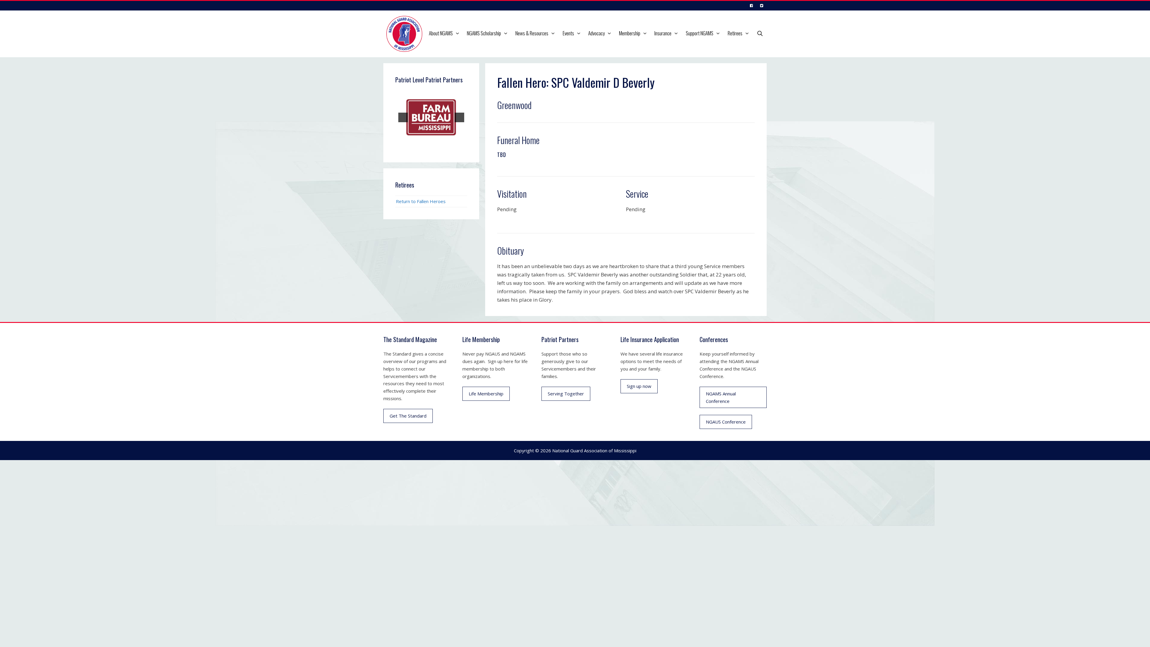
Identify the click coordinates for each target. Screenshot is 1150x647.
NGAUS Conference (726, 422)
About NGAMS (441, 33)
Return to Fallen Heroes (421, 201)
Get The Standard (408, 416)
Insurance (662, 33)
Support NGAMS (699, 33)
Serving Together (566, 394)
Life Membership (486, 394)
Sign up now (639, 386)
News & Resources (531, 33)
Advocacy (596, 33)
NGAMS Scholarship (484, 33)
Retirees (735, 33)
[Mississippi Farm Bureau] (431, 117)
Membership (629, 33)
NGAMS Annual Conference (721, 397)
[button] (458, 33)
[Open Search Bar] (760, 33)
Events (568, 33)
